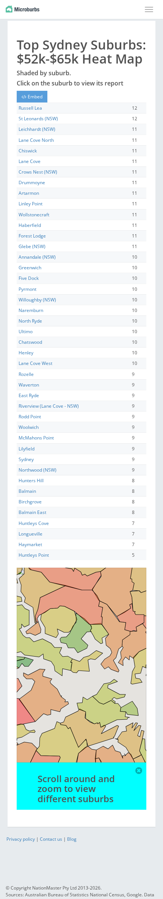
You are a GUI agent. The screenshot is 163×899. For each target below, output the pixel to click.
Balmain (27, 491)
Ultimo (26, 331)
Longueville (30, 534)
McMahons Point (36, 438)
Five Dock (29, 278)
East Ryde (29, 395)
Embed (34, 96)
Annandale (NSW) (37, 257)
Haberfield (30, 225)
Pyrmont (27, 289)
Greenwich (30, 267)
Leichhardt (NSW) (37, 129)
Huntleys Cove (34, 523)
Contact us (51, 839)
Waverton (29, 385)
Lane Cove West (35, 363)
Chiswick (28, 151)
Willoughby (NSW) (37, 300)
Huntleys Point (34, 555)
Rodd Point (30, 416)
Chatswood (30, 342)
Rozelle (26, 374)
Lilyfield (26, 449)
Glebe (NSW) (32, 246)
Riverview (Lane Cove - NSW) (49, 406)
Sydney (26, 459)
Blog (72, 839)
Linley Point (30, 203)
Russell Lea (30, 108)
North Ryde (30, 321)
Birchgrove (30, 501)
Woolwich (29, 427)
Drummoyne (32, 182)
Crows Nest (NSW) (38, 172)
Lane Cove (30, 161)
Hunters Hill (31, 480)
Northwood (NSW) (37, 470)
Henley (26, 352)
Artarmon (29, 193)
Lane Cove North (36, 140)
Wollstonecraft (34, 214)
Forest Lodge (32, 236)
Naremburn (31, 310)
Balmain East (32, 512)
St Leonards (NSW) (38, 118)
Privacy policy (20, 839)
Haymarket (30, 544)
